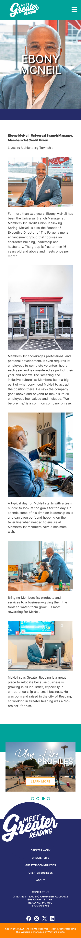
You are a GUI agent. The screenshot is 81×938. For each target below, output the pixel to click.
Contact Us (40, 892)
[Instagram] (36, 918)
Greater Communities (40, 865)
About (40, 880)
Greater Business (41, 872)
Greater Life (40, 857)
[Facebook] (28, 918)
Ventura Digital (56, 932)
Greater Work (41, 850)
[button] (32, 798)
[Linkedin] (52, 918)
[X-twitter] (44, 918)
